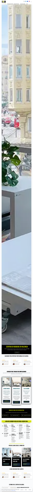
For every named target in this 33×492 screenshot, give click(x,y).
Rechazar (26, 489)
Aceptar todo (21, 489)
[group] (5, 363)
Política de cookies (13, 490)
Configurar (30, 489)
